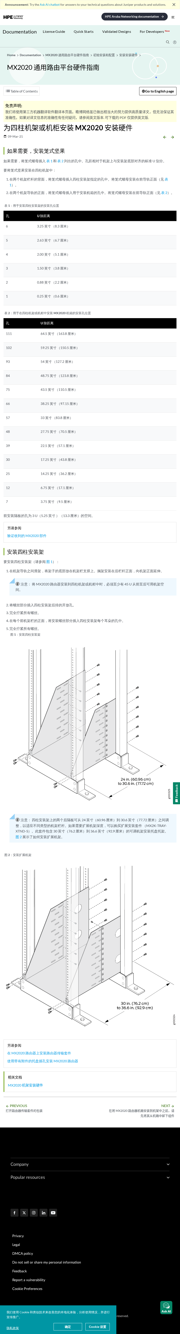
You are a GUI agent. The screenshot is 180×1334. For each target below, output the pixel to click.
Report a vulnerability (28, 1280)
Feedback (19, 1271)
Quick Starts (84, 31)
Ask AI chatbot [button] (50, 4)
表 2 (60, 161)
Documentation (20, 32)
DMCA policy (22, 1253)
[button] (166, 1307)
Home (11, 55)
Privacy (18, 1236)
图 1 (49, 561)
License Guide (54, 31)
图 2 (19, 837)
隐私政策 (13, 1328)
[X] (24, 1213)
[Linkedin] (43, 1213)
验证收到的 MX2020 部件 (27, 535)
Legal (16, 1245)
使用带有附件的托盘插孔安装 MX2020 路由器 (42, 1061)
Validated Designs (116, 31)
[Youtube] (53, 1213)
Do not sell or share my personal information (46, 1262)
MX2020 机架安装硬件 (25, 1085)
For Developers (155, 31)
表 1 (49, 161)
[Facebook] (14, 1213)
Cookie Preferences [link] (27, 1289)
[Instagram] (34, 1213)
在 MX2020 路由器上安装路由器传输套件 (39, 1053)
